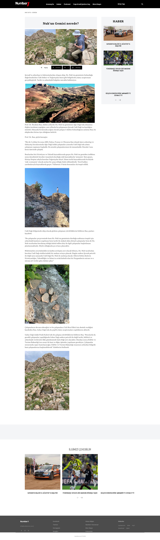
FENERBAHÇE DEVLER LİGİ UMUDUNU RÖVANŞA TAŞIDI (118, 70)
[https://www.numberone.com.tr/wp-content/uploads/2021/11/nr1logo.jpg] (22, 4)
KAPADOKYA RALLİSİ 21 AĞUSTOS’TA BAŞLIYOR (118, 45)
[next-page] (119, 100)
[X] (28, 530)
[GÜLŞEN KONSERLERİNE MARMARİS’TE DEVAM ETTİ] (118, 82)
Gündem (34, 12)
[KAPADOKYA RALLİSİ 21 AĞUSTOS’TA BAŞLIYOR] (118, 33)
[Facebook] (21, 530)
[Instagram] (25, 530)
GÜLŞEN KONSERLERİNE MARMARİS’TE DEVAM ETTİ (118, 94)
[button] (142, 4)
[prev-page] (116, 100)
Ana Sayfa (28, 12)
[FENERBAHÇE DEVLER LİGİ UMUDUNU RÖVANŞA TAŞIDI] (118, 58)
